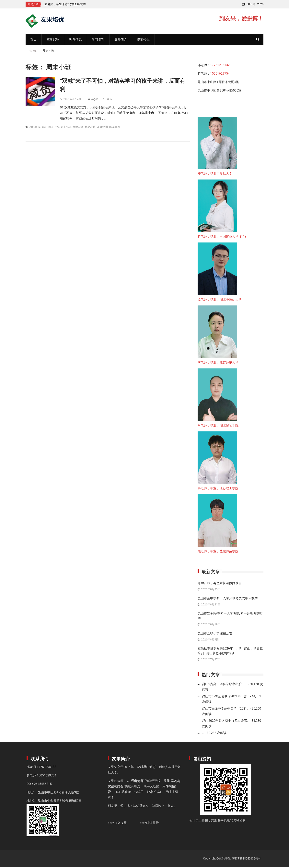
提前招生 (143, 39)
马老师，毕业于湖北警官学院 (218, 425)
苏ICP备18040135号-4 (246, 858)
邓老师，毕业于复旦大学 (215, 173)
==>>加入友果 (117, 823)
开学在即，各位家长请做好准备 (220, 583)
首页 (33, 39)
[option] (79, 4)
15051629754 (220, 73)
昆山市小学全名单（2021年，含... (225, 696)
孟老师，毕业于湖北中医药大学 (220, 299)
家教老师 (78, 127)
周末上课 (53, 127)
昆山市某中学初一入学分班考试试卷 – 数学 (228, 598)
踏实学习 (114, 127)
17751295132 (220, 65)
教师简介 (120, 39)
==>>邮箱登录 (149, 823)
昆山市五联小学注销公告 (215, 633)
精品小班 (90, 127)
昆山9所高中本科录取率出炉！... (224, 684)
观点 (109, 99)
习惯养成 (34, 127)
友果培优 (52, 18)
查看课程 (53, 39)
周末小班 (65, 127)
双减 (44, 127)
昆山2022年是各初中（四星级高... (225, 721)
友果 (111, 767)
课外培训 (102, 127)
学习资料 (98, 39)
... (203, 733)
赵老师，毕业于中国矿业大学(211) (222, 236)
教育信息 (75, 39)
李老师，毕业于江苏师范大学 (63, 4)
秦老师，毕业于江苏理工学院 (218, 488)
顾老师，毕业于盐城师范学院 (218, 551)
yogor (94, 99)
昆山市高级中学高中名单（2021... (225, 708)
